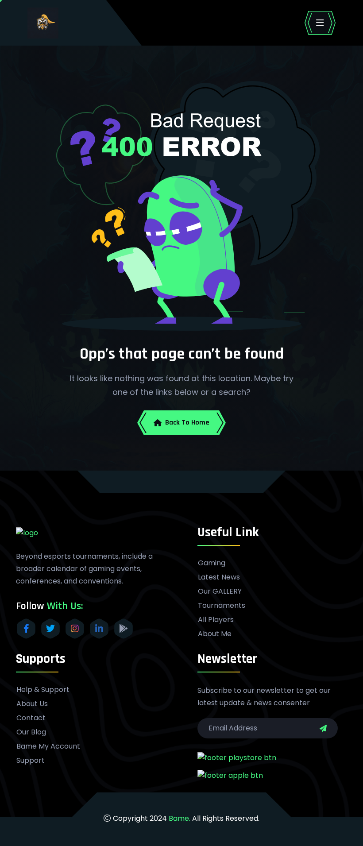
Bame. (179, 818)
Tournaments (221, 605)
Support (30, 760)
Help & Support (43, 689)
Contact (31, 718)
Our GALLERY (220, 591)
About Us (32, 703)
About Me (215, 633)
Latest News (219, 577)
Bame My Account (48, 746)
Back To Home (187, 422)
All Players (216, 619)
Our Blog (31, 732)
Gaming (211, 563)
